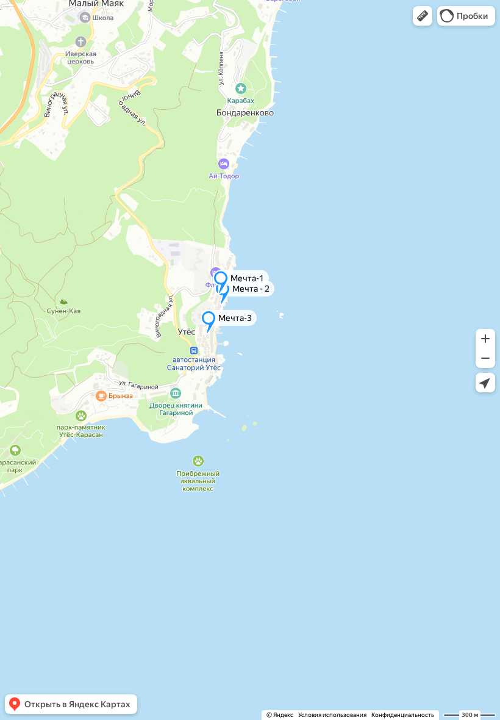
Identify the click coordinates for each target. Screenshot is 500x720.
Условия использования (332, 714)
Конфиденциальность (402, 714)
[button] (422, 16)
